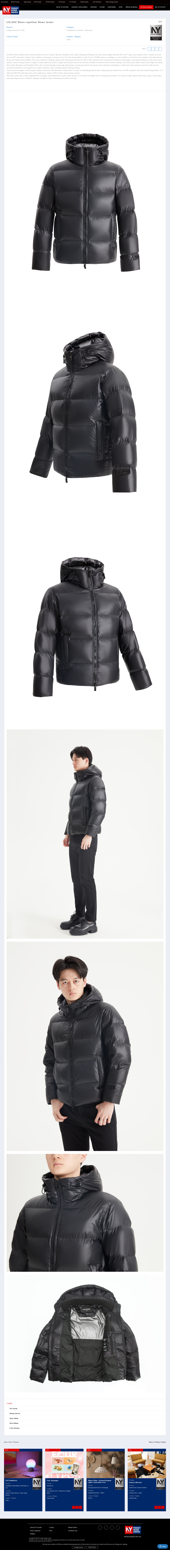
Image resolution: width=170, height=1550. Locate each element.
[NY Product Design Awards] (10, 10)
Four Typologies (53, 1480)
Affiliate (32, 1534)
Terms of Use (65, 1540)
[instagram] (112, 1531)
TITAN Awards (50, 2)
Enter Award (146, 7)
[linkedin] (118, 1531)
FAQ (50, 1530)
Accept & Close (78, 1547)
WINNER (93, 7)
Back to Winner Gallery (157, 1442)
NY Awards (62, 2)
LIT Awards (72, 2)
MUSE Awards (15, 2)
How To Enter (62, 7)
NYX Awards (38, 2)
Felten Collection (135, 1482)
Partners (112, 7)
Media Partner (72, 1527)
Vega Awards (27, 2)
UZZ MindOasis (11, 1480)
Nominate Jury (72, 1530)
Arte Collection (97, 2)
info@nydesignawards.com (132, 1536)
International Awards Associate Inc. (44, 1541)
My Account (160, 7)
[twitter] (106, 1531)
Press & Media (132, 7)
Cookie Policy (92, 1547)
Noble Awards (84, 2)
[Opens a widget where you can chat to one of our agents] (162, 1546)
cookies (83, 1540)
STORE (102, 7)
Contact (51, 1527)
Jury (121, 7)
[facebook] (100, 1531)
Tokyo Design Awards (112, 2)
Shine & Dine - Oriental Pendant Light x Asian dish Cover (99, 1481)
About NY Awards (36, 1527)
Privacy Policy (72, 1540)
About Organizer (35, 1530)
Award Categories (79, 7)
